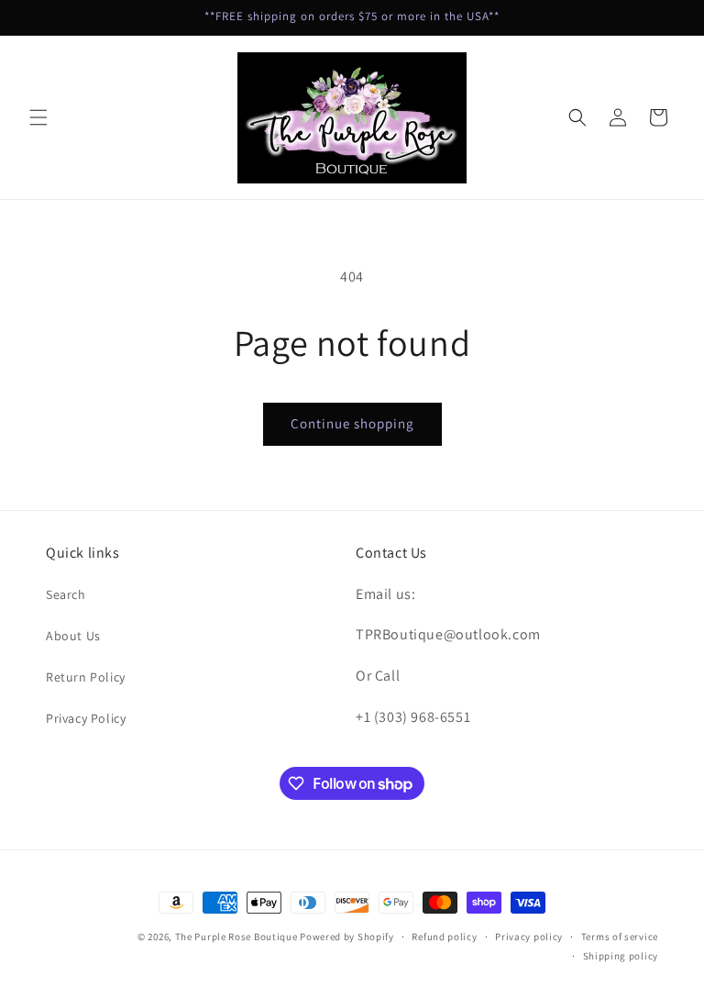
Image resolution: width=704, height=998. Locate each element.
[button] (38, 117)
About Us (73, 635)
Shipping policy (621, 955)
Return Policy (86, 677)
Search (66, 594)
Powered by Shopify (347, 936)
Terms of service (619, 936)
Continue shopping (352, 423)
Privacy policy (529, 936)
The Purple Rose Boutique (236, 936)
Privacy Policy (86, 718)
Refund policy (444, 936)
